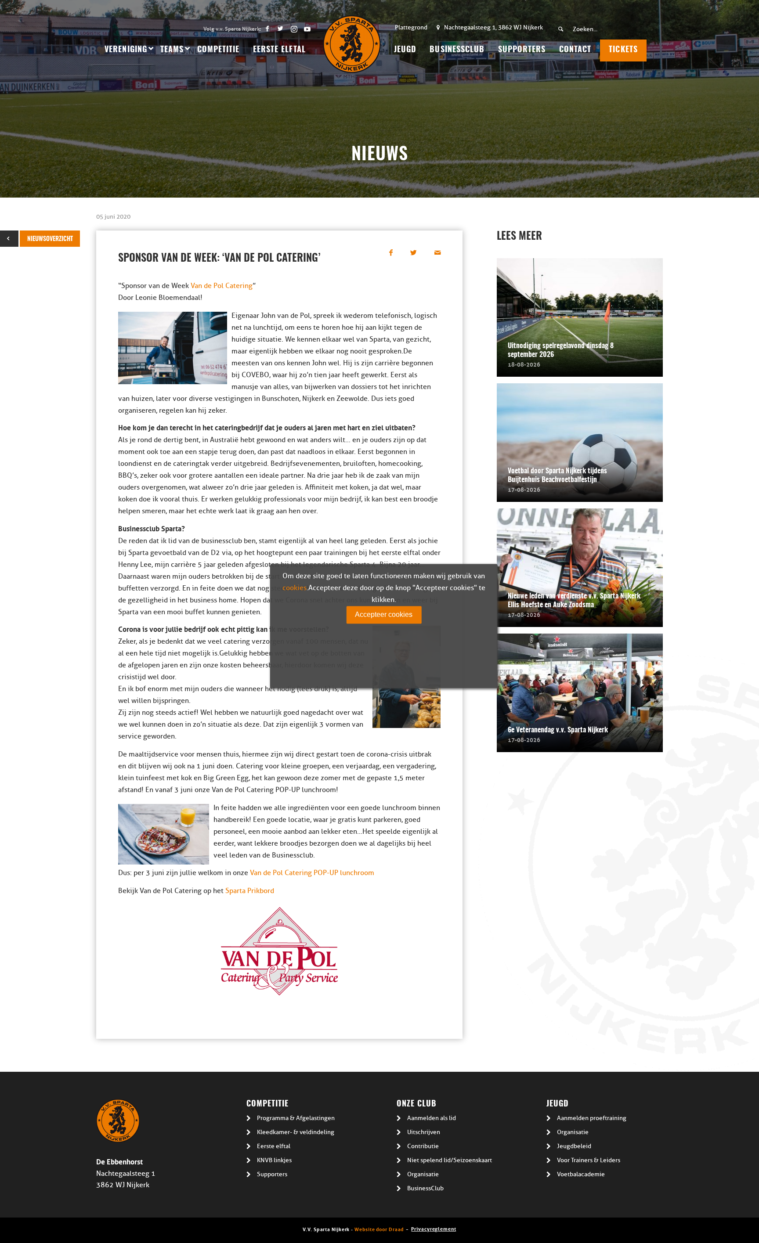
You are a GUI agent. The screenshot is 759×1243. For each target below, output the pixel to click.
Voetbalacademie (581, 1174)
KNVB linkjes (274, 1160)
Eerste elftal (273, 1146)
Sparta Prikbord (249, 890)
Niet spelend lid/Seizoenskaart (449, 1160)
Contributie (423, 1146)
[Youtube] (307, 28)
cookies (294, 588)
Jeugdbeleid (574, 1146)
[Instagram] (293, 28)
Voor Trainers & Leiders (588, 1160)
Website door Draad (379, 1228)
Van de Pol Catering (222, 285)
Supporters (272, 1174)
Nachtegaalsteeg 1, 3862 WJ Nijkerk (493, 27)
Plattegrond (411, 27)
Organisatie (423, 1174)
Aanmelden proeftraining (591, 1118)
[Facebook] (267, 28)
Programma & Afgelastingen (296, 1118)
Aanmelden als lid (431, 1118)
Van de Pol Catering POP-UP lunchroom (312, 872)
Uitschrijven (423, 1132)
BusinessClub (425, 1188)
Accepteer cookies (383, 614)
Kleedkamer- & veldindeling (295, 1132)
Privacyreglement (433, 1228)
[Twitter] (280, 28)
